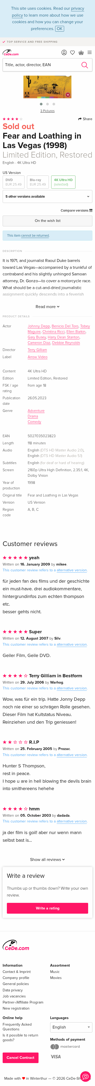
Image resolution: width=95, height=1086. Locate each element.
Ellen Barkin (76, 332)
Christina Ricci (53, 332)
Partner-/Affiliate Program (23, 1002)
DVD (14, 182)
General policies (16, 984)
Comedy (34, 422)
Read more (46, 306)
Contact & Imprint (17, 972)
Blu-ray (38, 182)
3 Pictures (47, 111)
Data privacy (13, 990)
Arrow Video (38, 357)
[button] (41, 104)
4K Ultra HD (63, 182)
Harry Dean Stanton (63, 337)
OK (60, 28)
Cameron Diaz (39, 343)
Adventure (36, 411)
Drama (33, 416)
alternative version (72, 570)
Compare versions (75, 210)
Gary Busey (37, 337)
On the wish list (47, 220)
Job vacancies (14, 996)
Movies (56, 978)
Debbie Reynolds (66, 343)
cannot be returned (35, 235)
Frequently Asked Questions (17, 1026)
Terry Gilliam (37, 350)
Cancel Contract (20, 1057)
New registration (16, 1008)
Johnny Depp (39, 326)
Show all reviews (46, 859)
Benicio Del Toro (65, 326)
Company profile (16, 978)
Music (55, 972)
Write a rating (47, 908)
